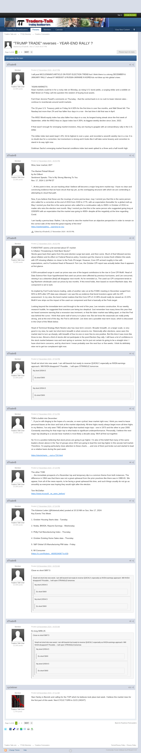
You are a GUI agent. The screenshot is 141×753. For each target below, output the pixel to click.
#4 (130, 354)
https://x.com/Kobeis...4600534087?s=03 (50, 553)
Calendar (59, 30)
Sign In (120, 15)
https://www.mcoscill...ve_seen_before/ (48, 493)
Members (47, 30)
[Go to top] (70, 750)
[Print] (28, 729)
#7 (130, 501)
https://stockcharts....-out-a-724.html (47, 455)
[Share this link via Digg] (10, 729)
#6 (130, 462)
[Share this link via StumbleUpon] (21, 729)
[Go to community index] (56, 22)
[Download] (32, 729)
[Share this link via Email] (25, 729)
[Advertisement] (50, 6)
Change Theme (14, 750)
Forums (35, 30)
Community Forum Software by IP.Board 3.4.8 (121, 750)
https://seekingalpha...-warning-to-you (47, 227)
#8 (130, 561)
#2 (130, 155)
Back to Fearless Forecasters (126, 723)
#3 (130, 238)
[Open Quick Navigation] (134, 30)
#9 (130, 621)
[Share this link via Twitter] (5, 729)
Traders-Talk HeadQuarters (17, 30)
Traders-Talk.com (10, 745)
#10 (130, 687)
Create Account (130, 15)
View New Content (122, 30)
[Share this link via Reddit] (18, 729)
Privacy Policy (131, 745)
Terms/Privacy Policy (118, 745)
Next (27, 52)
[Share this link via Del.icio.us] (14, 729)
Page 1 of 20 (9, 52)
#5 (130, 409)
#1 (130, 65)
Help (25, 750)
